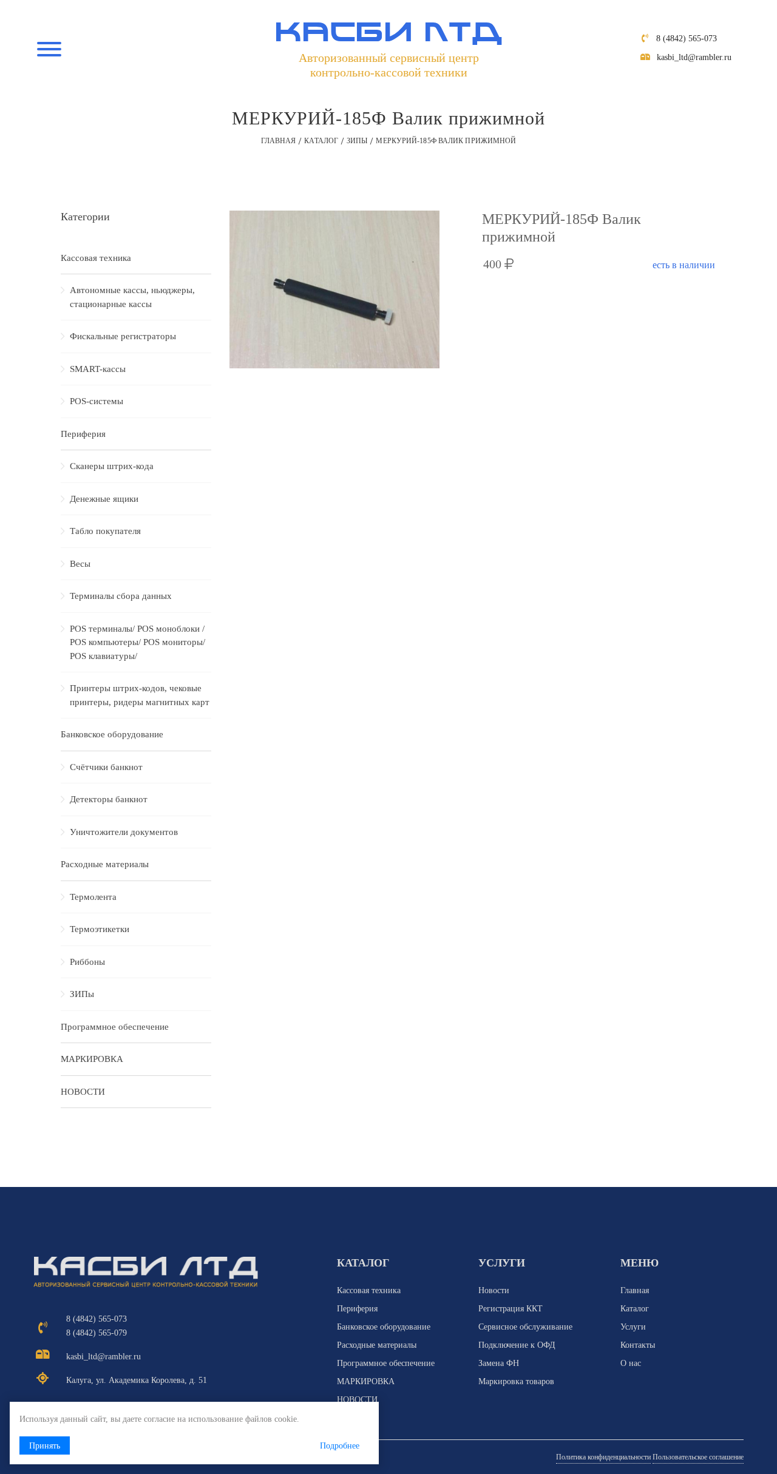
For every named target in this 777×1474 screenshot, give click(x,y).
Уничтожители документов (124, 832)
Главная (278, 141)
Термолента (93, 897)
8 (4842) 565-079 (96, 1332)
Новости (493, 1290)
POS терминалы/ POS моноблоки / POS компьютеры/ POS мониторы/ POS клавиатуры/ (137, 642)
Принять (44, 1445)
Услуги (633, 1326)
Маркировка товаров (516, 1381)
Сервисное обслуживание (525, 1326)
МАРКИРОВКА (92, 1059)
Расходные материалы (105, 864)
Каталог (321, 141)
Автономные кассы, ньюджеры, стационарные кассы (132, 297)
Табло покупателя (105, 531)
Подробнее (339, 1445)
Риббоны (87, 962)
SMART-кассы (98, 369)
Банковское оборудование (112, 734)
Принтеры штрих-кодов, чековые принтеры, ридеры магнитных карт (139, 695)
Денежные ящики (104, 499)
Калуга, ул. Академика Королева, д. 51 (136, 1380)
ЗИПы (357, 141)
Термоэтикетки (99, 929)
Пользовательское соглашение (698, 1457)
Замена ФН (498, 1363)
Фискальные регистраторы (123, 336)
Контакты (637, 1345)
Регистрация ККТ (510, 1308)
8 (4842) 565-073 (686, 38)
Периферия (83, 434)
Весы (80, 564)
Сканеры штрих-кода (112, 466)
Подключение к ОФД (516, 1345)
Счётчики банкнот (106, 767)
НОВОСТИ (83, 1092)
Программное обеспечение (115, 1027)
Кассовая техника (96, 258)
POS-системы (96, 401)
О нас (630, 1363)
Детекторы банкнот (109, 799)
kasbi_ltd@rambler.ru (694, 57)
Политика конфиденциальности (603, 1457)
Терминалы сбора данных (121, 596)
